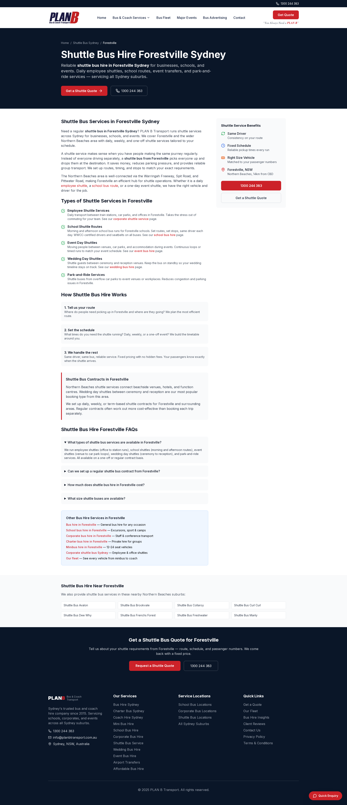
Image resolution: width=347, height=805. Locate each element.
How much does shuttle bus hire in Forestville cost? (106, 485)
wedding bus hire (122, 267)
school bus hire (165, 235)
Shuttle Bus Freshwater (192, 615)
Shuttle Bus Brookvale (135, 605)
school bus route (105, 186)
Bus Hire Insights (256, 717)
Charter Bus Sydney (128, 711)
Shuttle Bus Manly (245, 615)
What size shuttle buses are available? (96, 498)
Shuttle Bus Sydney (86, 43)
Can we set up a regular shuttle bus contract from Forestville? (114, 471)
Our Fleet (250, 711)
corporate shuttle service (131, 219)
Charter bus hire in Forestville (86, 541)
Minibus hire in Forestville (84, 547)
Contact (239, 18)
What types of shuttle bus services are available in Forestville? (114, 442)
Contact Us (251, 730)
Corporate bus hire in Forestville (88, 536)
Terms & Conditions (258, 743)
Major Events (187, 18)
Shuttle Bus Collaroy (190, 605)
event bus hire (144, 251)
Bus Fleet (163, 18)
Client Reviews (254, 724)
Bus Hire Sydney (126, 705)
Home (101, 18)
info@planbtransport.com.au (75, 737)
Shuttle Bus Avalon (76, 605)
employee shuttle (74, 186)
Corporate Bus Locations (197, 711)
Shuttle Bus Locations (195, 717)
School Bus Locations (195, 705)
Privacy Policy (254, 737)
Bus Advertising (215, 18)
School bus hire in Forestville (86, 530)
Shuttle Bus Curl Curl (247, 605)
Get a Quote (252, 705)
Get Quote (286, 15)
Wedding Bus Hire (126, 749)
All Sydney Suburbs (193, 724)
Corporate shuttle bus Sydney (87, 552)
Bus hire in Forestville (81, 524)
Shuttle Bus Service (128, 743)
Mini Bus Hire (123, 724)
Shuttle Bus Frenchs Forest (138, 615)
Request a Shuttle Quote (155, 666)
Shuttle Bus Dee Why (78, 615)
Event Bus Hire (124, 756)
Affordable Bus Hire (128, 769)
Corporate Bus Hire (128, 737)
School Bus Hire (125, 730)
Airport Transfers (126, 762)
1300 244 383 (290, 3)
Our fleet (72, 558)
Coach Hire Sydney (128, 717)
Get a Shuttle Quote (81, 91)
